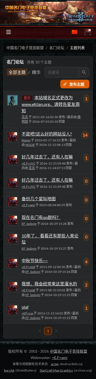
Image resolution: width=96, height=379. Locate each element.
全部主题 (17, 72)
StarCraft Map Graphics (56, 370)
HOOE (30, 145)
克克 (25, 117)
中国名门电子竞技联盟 (25, 47)
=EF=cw (27, 313)
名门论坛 (56, 47)
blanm (26, 140)
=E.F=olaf (28, 267)
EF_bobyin (29, 224)
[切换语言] (75, 32)
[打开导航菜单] (8, 32)
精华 (36, 72)
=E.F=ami (28, 205)
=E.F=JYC (28, 163)
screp (55, 364)
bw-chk (9, 370)
